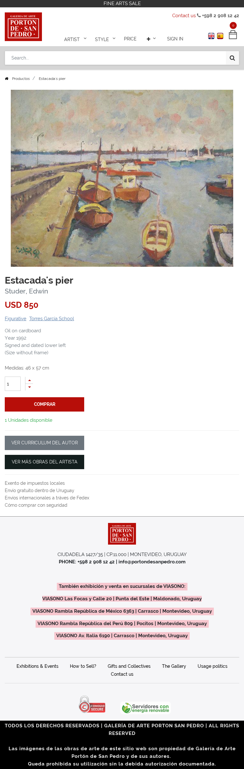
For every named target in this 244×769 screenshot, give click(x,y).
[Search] (232, 58)
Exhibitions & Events (37, 666)
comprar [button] (44, 404)
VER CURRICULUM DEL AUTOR (44, 442)
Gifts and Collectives (129, 666)
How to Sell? (83, 666)
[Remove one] (29, 387)
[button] (151, 38)
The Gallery (174, 666)
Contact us (184, 15)
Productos (21, 78)
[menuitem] (130, 38)
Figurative (15, 318)
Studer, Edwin (26, 291)
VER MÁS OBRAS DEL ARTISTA (45, 461)
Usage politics (212, 666)
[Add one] (29, 380)
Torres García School (51, 318)
